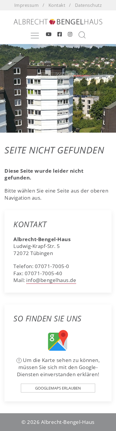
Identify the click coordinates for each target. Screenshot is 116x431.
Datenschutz (88, 5)
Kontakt (56, 5)
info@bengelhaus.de (51, 280)
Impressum (26, 5)
